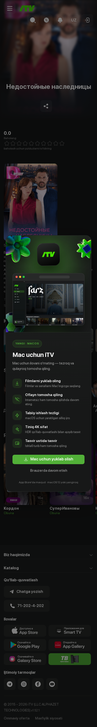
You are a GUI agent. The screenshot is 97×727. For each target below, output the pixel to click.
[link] (48, 459)
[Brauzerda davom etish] (83, 244)
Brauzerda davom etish (48, 470)
